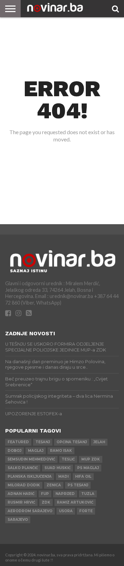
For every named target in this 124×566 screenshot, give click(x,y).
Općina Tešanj (71, 442)
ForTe (86, 511)
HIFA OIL (83, 476)
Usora (66, 511)
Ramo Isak (61, 450)
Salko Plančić (23, 468)
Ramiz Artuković (75, 502)
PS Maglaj (88, 468)
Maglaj (35, 450)
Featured (18, 442)
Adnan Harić (21, 493)
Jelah (99, 442)
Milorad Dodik (24, 485)
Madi (63, 476)
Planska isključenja (30, 476)
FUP (45, 493)
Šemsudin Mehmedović (31, 459)
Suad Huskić (57, 468)
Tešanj (42, 442)
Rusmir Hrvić (21, 502)
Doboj (14, 450)
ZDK (46, 502)
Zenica (53, 485)
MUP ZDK (90, 459)
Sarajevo (18, 519)
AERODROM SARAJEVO (30, 511)
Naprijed (65, 493)
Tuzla (87, 493)
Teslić (68, 459)
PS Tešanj (78, 485)
